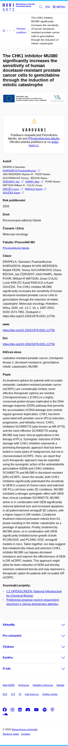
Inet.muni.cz (32, 694)
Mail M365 (9, 685)
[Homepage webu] (19, 7)
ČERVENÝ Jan (11, 181)
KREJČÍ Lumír (11, 189)
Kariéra (8, 657)
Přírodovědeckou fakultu (43, 138)
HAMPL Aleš (32, 181)
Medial (60, 685)
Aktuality (9, 624)
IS (20, 694)
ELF (5, 694)
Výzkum (8, 646)
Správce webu (11, 733)
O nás (7, 668)
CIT (13, 694)
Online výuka (49, 694)
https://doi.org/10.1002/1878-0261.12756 (29, 330)
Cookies (25, 733)
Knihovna (23, 685)
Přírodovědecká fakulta (16, 247)
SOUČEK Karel (11, 192)
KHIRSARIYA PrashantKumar (19, 170)
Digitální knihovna (43, 685)
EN (48, 7)
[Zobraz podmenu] (59, 624)
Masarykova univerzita (25, 729)
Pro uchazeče (12, 635)
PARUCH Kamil (33, 189)
